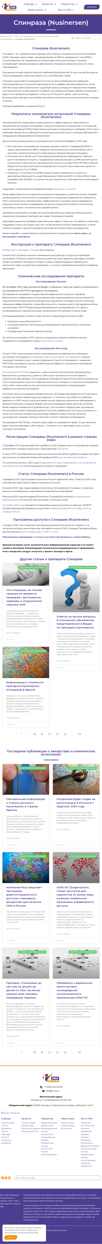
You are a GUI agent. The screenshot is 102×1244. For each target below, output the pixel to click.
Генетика (85, 1128)
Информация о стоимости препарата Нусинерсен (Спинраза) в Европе (24, 686)
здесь (84, 233)
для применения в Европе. (73, 457)
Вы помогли (66, 1128)
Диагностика (47, 1126)
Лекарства (85, 1123)
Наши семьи (35, 9)
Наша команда (8, 1123)
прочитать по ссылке (65, 189)
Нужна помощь (67, 1126)
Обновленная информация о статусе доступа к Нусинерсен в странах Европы (46, 537)
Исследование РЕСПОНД (15, 372)
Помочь (4, 1126)
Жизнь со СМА (67, 1123)
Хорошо (10, 1237)
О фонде (29, 4)
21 (58, 734)
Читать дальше (13, 633)
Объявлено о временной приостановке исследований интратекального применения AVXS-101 (74, 990)
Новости (5, 1137)
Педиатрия (86, 1140)
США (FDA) (62, 449)
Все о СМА (64, 9)
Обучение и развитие (31, 1128)
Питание (85, 1137)
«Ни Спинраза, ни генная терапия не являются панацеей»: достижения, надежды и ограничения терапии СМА (24, 597)
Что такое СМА (88, 1126)
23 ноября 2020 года (13, 505)
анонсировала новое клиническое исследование (54, 357)
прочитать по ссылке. (51, 341)
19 (43, 734)
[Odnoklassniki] (6, 1177)
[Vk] (2, 1177)
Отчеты (4, 1131)
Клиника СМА (27, 1126)
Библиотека (86, 1166)
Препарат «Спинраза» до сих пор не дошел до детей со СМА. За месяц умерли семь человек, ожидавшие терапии (24, 990)
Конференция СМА (29, 1131)
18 (35, 734)
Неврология (86, 1131)
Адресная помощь (49, 1123)
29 (80, 734)
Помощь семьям (28, 1123)
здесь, (77, 233)
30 (80, 1052)
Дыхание (85, 1134)
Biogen (41, 106)
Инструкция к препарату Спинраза (20, 250)
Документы (6, 1128)
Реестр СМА (46, 1149)
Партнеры (5, 1134)
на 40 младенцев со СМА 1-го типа (40, 532)
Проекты (47, 4)
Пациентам (68, 4)
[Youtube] (9, 1177)
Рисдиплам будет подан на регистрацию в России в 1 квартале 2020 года (76, 802)
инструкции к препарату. (16, 237)
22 (66, 734)
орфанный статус (65, 479)
